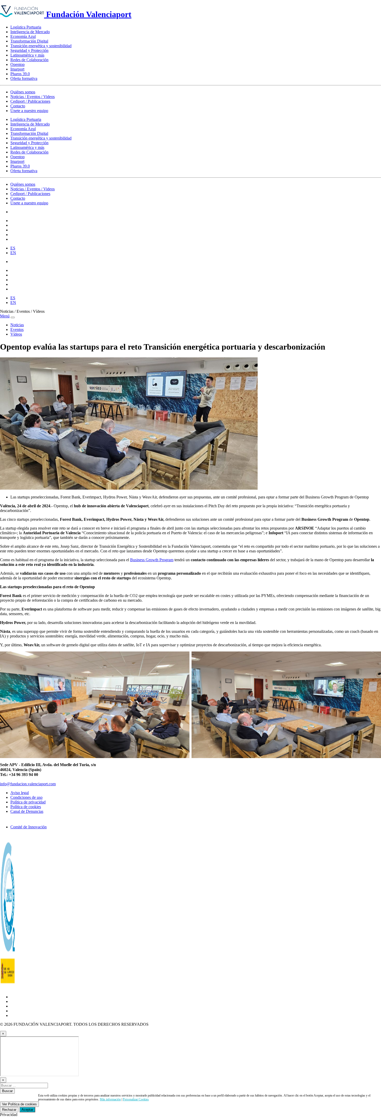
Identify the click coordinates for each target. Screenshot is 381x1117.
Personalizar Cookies (136, 1099)
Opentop (17, 64)
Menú (5, 316)
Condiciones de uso (26, 797)
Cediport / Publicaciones (30, 101)
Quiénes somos (22, 92)
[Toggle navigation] (13, 317)
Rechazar (9, 1110)
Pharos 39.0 (20, 74)
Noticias (17, 325)
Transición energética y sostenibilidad (41, 46)
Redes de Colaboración (29, 60)
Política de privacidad (28, 802)
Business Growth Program (151, 560)
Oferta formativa (23, 78)
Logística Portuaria (25, 27)
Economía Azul (23, 36)
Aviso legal (19, 792)
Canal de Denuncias (26, 811)
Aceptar (27, 1110)
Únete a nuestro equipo (29, 110)
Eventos (17, 329)
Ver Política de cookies (19, 1104)
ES (12, 248)
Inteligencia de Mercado (30, 32)
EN (13, 253)
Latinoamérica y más (27, 55)
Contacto (17, 106)
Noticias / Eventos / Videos (32, 96)
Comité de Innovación (28, 827)
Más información (110, 1099)
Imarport (17, 69)
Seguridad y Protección (29, 50)
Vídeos (16, 334)
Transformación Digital (29, 41)
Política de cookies (25, 806)
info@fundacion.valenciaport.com (28, 784)
